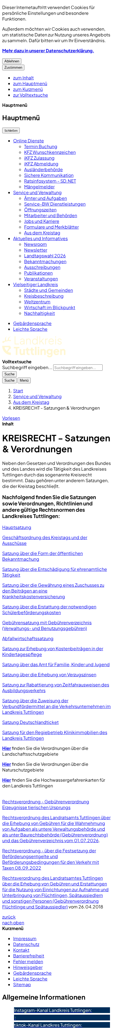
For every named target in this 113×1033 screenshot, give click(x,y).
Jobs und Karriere (41, 221)
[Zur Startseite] (34, 356)
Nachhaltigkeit (39, 313)
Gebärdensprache (32, 323)
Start (18, 390)
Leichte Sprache (30, 329)
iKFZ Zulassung (39, 158)
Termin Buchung (40, 146)
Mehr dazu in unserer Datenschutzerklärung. (48, 50)
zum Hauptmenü (30, 83)
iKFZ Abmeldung (41, 163)
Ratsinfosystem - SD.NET (50, 181)
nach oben (13, 922)
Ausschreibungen (42, 267)
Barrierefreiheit (28, 956)
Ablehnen (11, 61)
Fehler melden (28, 961)
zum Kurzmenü (28, 89)
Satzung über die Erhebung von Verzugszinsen (49, 674)
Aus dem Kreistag (42, 232)
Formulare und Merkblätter (51, 227)
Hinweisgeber (28, 967)
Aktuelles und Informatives (40, 238)
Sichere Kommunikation (49, 175)
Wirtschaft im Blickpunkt (49, 307)
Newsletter (35, 250)
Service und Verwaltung (37, 192)
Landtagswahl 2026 (45, 255)
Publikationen (38, 273)
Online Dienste (28, 140)
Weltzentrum (37, 301)
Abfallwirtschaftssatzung (27, 638)
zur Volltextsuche (30, 95)
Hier (6, 748)
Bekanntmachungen (45, 261)
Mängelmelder (39, 186)
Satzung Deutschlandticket (30, 722)
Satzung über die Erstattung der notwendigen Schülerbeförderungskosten (49, 609)
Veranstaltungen (41, 278)
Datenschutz (26, 944)
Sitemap (22, 984)
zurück (9, 917)
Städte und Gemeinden (48, 290)
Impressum (24, 938)
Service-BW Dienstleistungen (55, 204)
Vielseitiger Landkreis (35, 284)
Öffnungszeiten (40, 209)
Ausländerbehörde (43, 169)
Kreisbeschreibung (44, 296)
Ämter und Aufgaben (45, 198)
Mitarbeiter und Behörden (50, 215)
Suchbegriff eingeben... (27, 367)
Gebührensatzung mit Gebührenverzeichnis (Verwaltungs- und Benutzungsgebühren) (47, 625)
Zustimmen (13, 67)
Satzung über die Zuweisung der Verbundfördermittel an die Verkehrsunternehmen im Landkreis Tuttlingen (56, 706)
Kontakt (21, 950)
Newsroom (35, 244)
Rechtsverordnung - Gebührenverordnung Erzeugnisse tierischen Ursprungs (45, 804)
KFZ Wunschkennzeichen (50, 152)
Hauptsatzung (16, 527)
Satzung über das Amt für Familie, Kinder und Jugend (56, 664)
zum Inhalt (23, 77)
